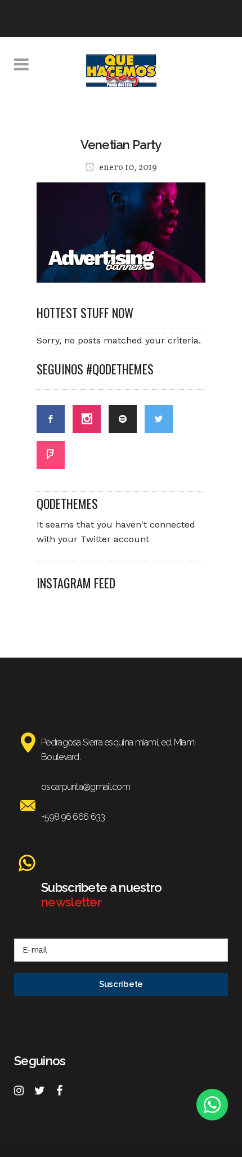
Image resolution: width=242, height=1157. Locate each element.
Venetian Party (120, 144)
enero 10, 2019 (127, 168)
